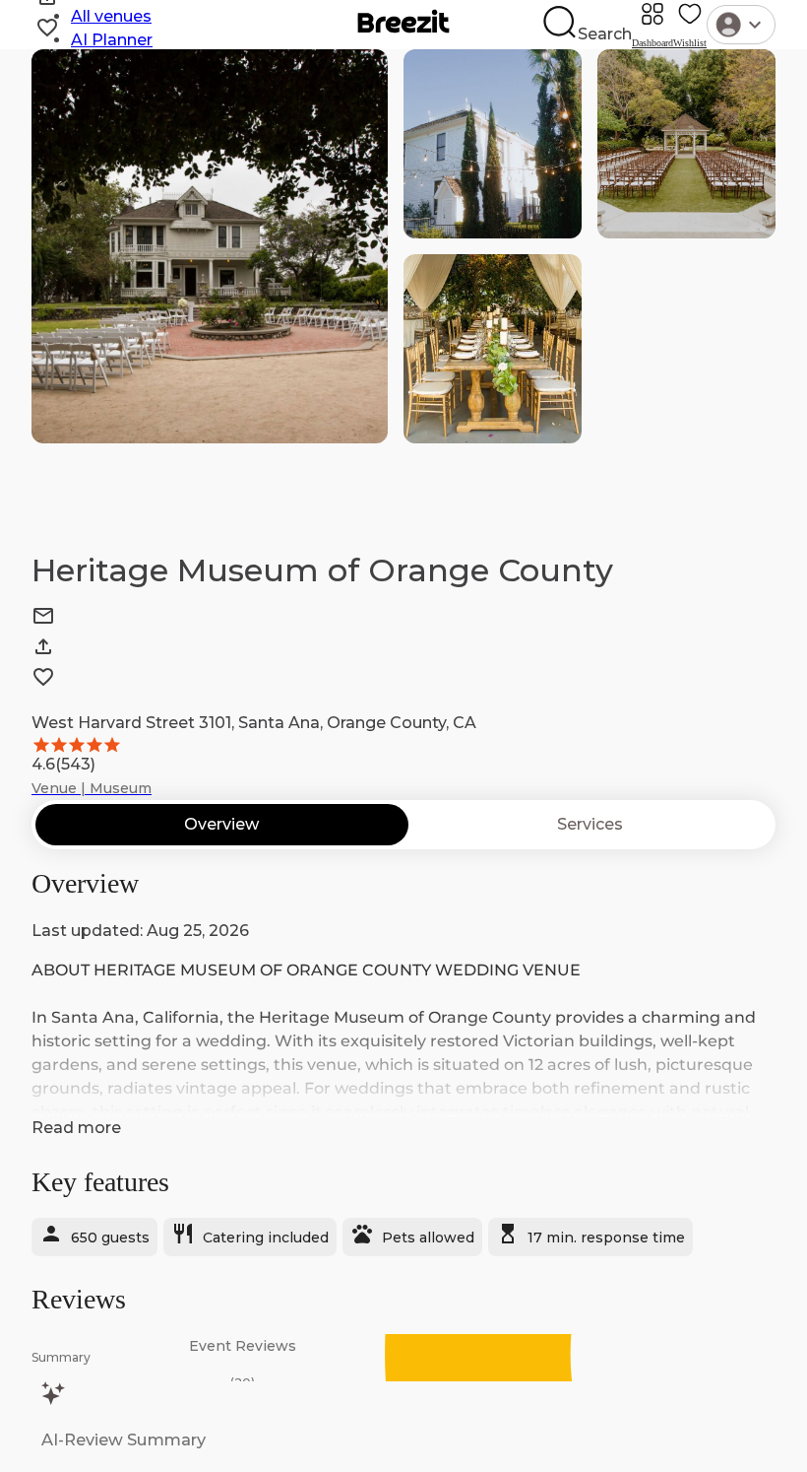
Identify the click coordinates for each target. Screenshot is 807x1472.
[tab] (221, 824)
